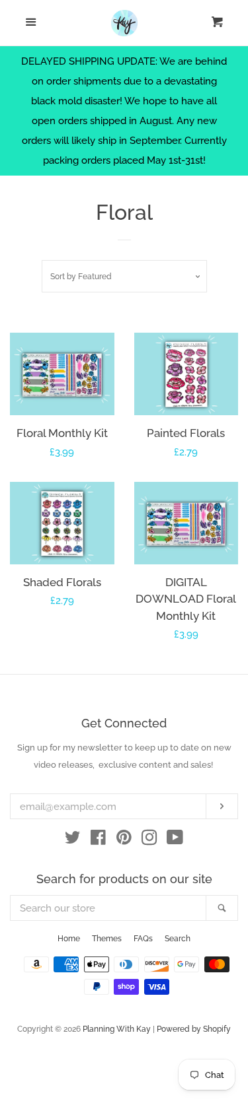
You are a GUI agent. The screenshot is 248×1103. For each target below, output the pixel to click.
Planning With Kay (117, 1029)
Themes (107, 938)
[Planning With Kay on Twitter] (73, 840)
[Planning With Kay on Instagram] (149, 840)
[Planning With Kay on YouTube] (175, 840)
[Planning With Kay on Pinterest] (124, 840)
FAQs (143, 938)
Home (69, 938)
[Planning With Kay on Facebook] (98, 840)
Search (177, 938)
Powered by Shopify (194, 1029)
